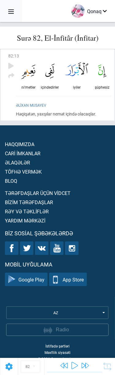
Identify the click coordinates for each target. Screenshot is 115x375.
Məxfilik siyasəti (57, 352)
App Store (73, 279)
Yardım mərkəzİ (25, 220)
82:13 (13, 56)
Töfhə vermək (23, 171)
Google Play (31, 279)
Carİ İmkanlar (22, 153)
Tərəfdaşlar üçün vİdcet (38, 193)
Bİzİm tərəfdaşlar (29, 202)
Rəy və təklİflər (27, 211)
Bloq (11, 181)
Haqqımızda (19, 144)
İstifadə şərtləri (57, 346)
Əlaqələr (17, 162)
